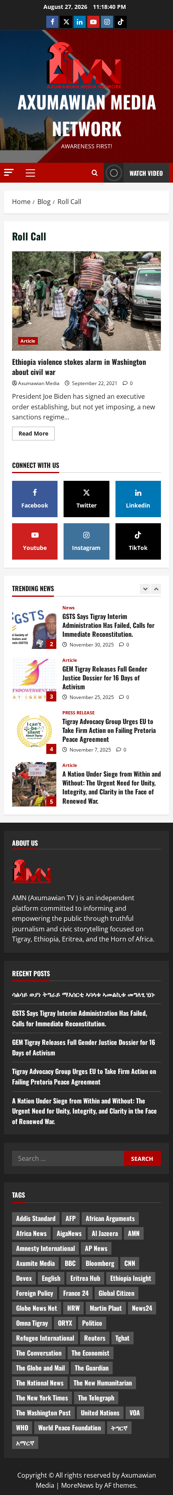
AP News (96, 1248)
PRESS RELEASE (78, 712)
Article (28, 341)
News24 (142, 1308)
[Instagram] (107, 22)
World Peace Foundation (69, 1427)
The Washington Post (43, 1412)
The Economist (90, 1353)
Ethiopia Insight (130, 1278)
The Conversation (39, 1353)
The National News (40, 1383)
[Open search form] (95, 173)
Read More (37, 432)
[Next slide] (156, 589)
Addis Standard (36, 1218)
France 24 (76, 1293)
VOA (135, 1412)
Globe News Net (36, 1308)
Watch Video (146, 172)
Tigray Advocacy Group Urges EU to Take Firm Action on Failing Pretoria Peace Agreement (34, 732)
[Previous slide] (145, 589)
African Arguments (110, 1218)
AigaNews (69, 1233)
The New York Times (42, 1397)
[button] (9, 172)
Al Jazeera (105, 1233)
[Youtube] (93, 22)
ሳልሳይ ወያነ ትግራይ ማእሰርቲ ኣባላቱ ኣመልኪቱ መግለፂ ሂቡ (83, 994)
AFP (71, 1218)
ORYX (65, 1323)
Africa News (31, 1233)
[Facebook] (52, 22)
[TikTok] (121, 22)
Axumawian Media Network (86, 114)
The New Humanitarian (103, 1383)
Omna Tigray (32, 1323)
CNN (129, 1263)
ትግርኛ (119, 1427)
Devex (24, 1278)
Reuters (94, 1338)
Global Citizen (116, 1293)
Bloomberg (100, 1263)
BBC (70, 1263)
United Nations (100, 1412)
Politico (92, 1323)
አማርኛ (25, 1442)
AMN (134, 1233)
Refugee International (45, 1338)
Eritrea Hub (85, 1278)
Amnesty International (45, 1248)
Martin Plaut (106, 1308)
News (68, 607)
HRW (73, 1308)
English (51, 1278)
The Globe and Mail (40, 1368)
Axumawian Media (39, 383)
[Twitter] (66, 22)
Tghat (122, 1338)
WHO (22, 1427)
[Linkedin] (80, 22)
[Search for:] (68, 1158)
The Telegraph (96, 1397)
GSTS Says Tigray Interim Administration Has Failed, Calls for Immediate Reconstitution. (34, 626)
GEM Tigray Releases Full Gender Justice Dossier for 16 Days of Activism (34, 679)
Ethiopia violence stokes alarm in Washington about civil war (86, 301)
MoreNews (77, 1485)
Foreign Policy (34, 1293)
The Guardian (92, 1368)
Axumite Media (35, 1263)
